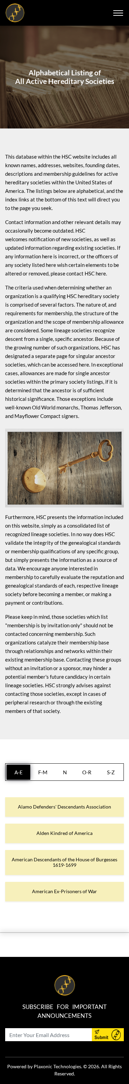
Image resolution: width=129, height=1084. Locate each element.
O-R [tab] (87, 772)
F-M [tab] (42, 772)
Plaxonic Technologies (57, 1066)
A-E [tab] (18, 772)
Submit (108, 1034)
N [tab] (65, 772)
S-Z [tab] (111, 772)
